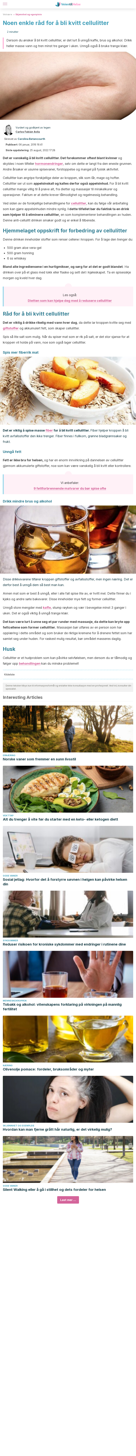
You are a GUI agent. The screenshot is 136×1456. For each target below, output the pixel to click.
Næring (8, 1065)
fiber (49, 430)
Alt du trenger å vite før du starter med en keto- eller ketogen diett (60, 819)
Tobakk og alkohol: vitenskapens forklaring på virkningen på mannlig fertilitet (62, 1006)
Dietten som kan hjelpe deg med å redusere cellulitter (70, 300)
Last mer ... (68, 1200)
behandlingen (30, 663)
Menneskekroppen (15, 1000)
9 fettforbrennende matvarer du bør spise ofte (70, 488)
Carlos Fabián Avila (28, 131)
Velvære (7, 14)
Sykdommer (10, 940)
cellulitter (78, 203)
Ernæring (9, 755)
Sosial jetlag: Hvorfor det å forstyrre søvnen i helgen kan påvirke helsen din (65, 881)
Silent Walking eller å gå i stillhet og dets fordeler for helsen (54, 1189)
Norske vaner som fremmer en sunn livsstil (39, 759)
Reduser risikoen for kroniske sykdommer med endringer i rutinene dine (64, 944)
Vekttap (8, 815)
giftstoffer (11, 328)
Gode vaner (10, 875)
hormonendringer (49, 163)
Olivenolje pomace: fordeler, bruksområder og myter (48, 1069)
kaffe (47, 607)
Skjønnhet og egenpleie (28, 14)
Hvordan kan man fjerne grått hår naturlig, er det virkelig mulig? (57, 1129)
